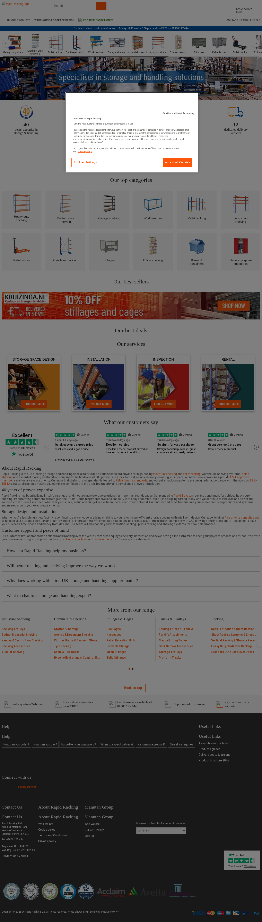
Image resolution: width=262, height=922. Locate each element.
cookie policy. (85, 151)
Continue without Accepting (178, 113)
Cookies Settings (85, 162)
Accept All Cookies (177, 162)
